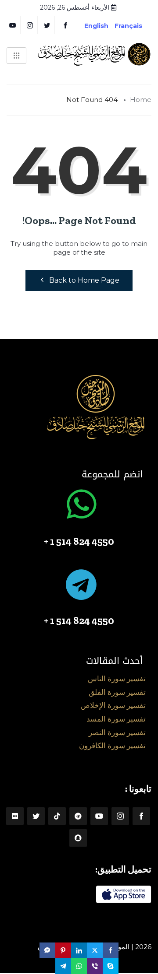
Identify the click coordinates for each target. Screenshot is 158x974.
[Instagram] (120, 816)
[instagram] (30, 25)
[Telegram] (78, 816)
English (96, 26)
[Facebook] (65, 25)
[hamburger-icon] (16, 55)
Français (135, 26)
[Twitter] (47, 25)
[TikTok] (57, 816)
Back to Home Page (84, 280)
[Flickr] (15, 816)
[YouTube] (13, 25)
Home (140, 99)
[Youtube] (99, 816)
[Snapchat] (78, 838)
